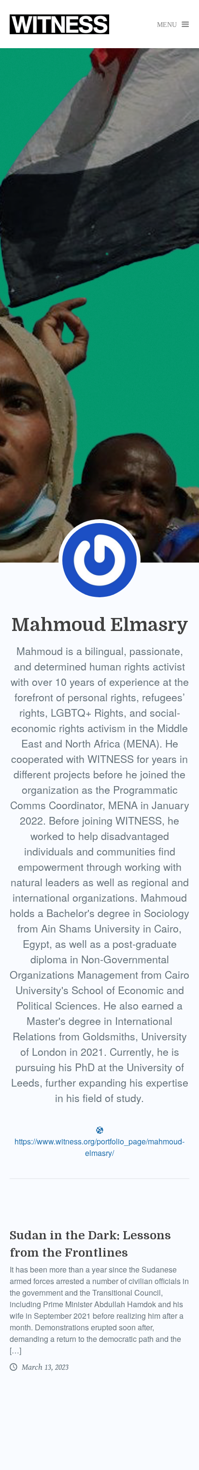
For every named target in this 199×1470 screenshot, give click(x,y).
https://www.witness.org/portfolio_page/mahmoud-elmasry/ (99, 1142)
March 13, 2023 (44, 1367)
